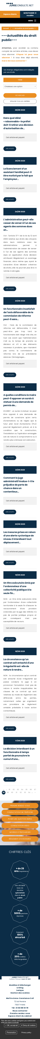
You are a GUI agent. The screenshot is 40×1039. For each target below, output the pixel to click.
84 (22, 790)
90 (12, 792)
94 (29, 792)
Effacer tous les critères (20, 101)
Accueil (6, 28)
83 (18, 790)
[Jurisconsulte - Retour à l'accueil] (20, 3)
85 (26, 790)
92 (21, 792)
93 (25, 792)
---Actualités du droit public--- (24, 28)
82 (14, 790)
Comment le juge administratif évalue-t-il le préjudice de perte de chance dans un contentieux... (18, 484)
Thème (20, 80)
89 (8, 792)
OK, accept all (12, 1025)
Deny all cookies (29, 1025)
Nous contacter (20, 1011)
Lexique (20, 990)
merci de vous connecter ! (14, 61)
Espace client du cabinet (20, 1016)
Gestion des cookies (20, 993)
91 (16, 792)
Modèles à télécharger (20, 985)
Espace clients (10, 14)
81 (9, 790)
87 (35, 790)
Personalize (11, 1032)
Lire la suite (10, 148)
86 (31, 790)
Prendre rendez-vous (20, 1013)
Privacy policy (26, 1032)
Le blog (20, 987)
